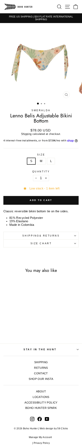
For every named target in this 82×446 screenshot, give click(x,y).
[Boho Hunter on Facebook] (39, 419)
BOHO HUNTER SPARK (41, 407)
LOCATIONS (41, 397)
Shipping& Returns (41, 235)
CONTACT (41, 373)
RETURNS (41, 367)
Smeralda (40, 110)
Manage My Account (41, 437)
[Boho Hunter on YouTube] (47, 419)
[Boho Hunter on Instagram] (32, 419)
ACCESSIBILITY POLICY (40, 402)
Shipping (26, 134)
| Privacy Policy (41, 443)
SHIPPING (41, 362)
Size (41, 154)
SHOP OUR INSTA (41, 378)
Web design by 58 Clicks (54, 428)
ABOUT (41, 391)
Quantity (41, 171)
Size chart (41, 243)
